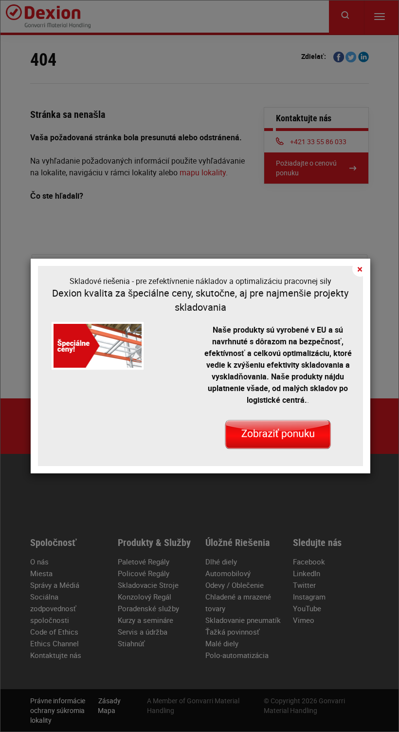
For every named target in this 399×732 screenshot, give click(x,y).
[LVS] (278, 434)
